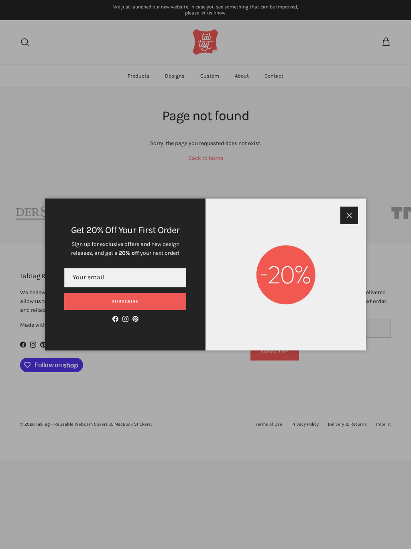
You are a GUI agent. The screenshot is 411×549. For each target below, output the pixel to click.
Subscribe (125, 301)
